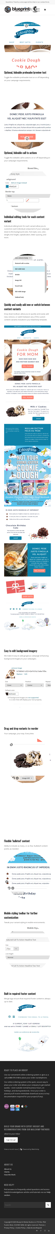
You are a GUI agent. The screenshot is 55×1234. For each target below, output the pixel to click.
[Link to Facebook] (41, 1231)
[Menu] (36, 9)
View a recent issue (11, 1149)
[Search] (29, 9)
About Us (7, 1169)
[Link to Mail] (37, 1231)
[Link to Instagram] (45, 1231)
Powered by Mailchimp (31, 1149)
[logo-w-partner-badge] (23, 9)
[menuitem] (29, 9)
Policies (41, 1225)
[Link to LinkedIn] (49, 1231)
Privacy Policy (9, 1228)
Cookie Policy (20, 1228)
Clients (7, 1172)
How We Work (9, 1174)
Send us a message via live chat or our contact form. (31, 2)
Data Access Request (34, 1228)
